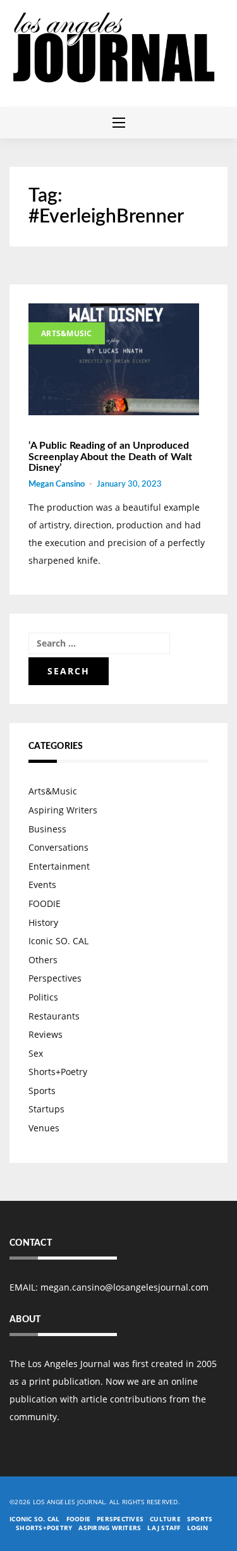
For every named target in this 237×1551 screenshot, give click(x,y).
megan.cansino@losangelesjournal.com (124, 1287)
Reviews (45, 1034)
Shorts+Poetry (57, 1072)
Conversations (58, 847)
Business (47, 829)
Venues (43, 1128)
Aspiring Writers (62, 810)
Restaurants (54, 1016)
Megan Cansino (56, 484)
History (43, 922)
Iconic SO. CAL (58, 941)
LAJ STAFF (163, 1527)
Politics (43, 997)
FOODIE (44, 903)
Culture (165, 1518)
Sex (35, 1053)
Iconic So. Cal (34, 1518)
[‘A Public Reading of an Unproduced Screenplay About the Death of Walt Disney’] (113, 359)
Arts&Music (66, 333)
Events (42, 885)
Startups (46, 1109)
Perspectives (55, 978)
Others (43, 960)
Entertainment (59, 866)
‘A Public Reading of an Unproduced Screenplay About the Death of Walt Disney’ (110, 457)
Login (197, 1527)
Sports (42, 1091)
